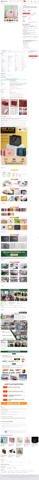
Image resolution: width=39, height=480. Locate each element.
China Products (7, 475)
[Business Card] (37, 53)
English (5, 476)
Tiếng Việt (33, 476)
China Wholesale (17, 475)
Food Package (11, 462)
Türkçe (31, 476)
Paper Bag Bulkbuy (25, 472)
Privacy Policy (28, 477)
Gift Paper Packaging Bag (3, 472)
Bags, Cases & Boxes (4, 4)
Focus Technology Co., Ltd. (15, 477)
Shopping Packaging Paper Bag (19, 472)
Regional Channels (26, 475)
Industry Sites (23, 475)
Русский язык (14, 476)
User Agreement (23, 477)
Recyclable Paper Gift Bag (14, 4)
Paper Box (30, 462)
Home (1, 4)
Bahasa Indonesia (36, 476)
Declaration (26, 477)
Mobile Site (33, 475)
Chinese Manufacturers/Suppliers (12, 475)
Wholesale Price (20, 475)
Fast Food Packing (2, 462)
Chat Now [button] (35, 13)
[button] (25, 52)
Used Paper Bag (8, 472)
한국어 (24, 476)
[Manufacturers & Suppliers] (4, 1)
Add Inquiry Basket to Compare (11, 22)
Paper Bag (20, 462)
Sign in (37, 1)
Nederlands (21, 476)
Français (11, 476)
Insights (35, 475)
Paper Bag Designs (13, 472)
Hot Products (4, 475)
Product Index (30, 475)
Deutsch (18, 476)
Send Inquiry (26, 13)
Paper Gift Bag (10, 4)
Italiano (16, 476)
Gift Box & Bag (7, 4)
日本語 (26, 476)
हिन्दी (27, 476)
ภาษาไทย (29, 476)
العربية (22, 476)
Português (9, 476)
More (1, 473)
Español (7, 476)
